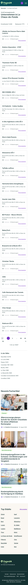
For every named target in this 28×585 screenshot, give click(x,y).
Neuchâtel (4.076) (6, 357)
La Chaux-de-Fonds (6, 536)
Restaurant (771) (19, 24)
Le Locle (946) (5, 359)
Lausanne (17, 518)
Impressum (22, 576)
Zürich (3, 514)
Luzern (3, 525)
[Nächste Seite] (25, 341)
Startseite (3, 8)
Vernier (16, 543)
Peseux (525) (4, 362)
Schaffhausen (18, 536)
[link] (14, 36)
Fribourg (3, 539)
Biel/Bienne (17, 529)
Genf (15, 514)
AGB (18, 576)
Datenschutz (13, 574)
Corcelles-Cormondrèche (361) (9, 375)
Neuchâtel (4, 543)
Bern (2, 521)
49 (25, 338)
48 (21, 338)
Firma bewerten (22, 40)
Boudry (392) (4, 367)
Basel (2, 518)
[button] (22, 3)
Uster (2, 547)
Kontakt (7, 574)
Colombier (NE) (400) (7, 365)
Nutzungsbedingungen (9, 576)
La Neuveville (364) (6, 373)
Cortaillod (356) (5, 378)
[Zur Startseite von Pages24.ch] (6, 3)
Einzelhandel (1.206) (6, 24)
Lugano (3, 529)
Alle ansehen (23, 509)
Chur (15, 539)
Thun (2, 532)
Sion (15, 547)
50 (3, 341)
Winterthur (17, 521)
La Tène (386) (5, 370)
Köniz (15, 532)
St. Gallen (16, 525)
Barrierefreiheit (20, 574)
